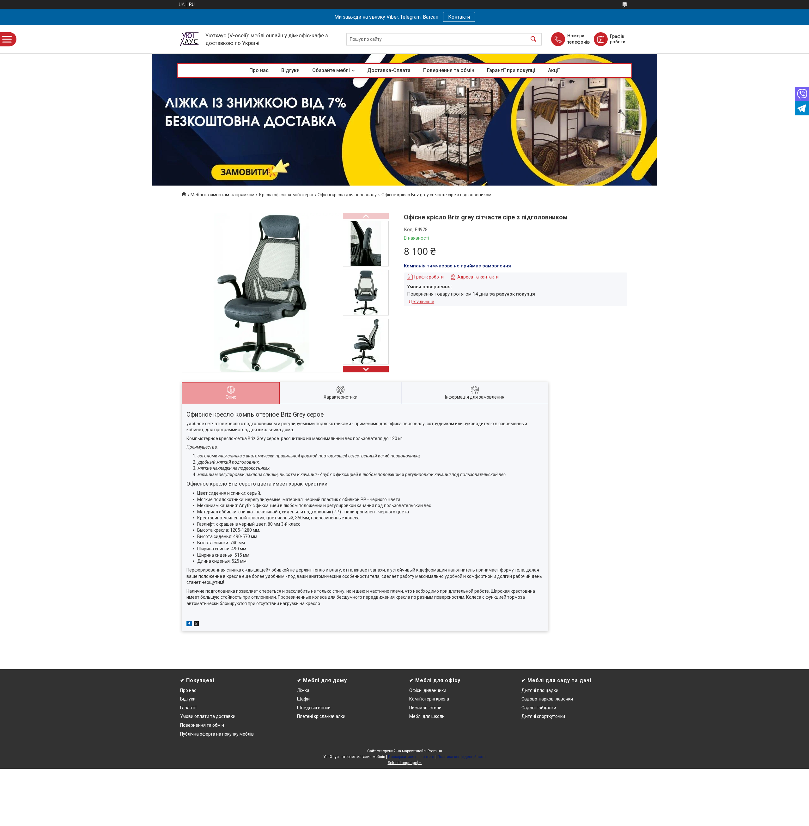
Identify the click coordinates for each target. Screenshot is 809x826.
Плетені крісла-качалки (321, 716)
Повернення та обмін (448, 70)
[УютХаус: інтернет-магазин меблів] (190, 39)
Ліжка (303, 690)
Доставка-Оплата (389, 70)
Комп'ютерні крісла (429, 698)
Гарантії (188, 707)
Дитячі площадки (539, 690)
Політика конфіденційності (461, 757)
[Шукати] (533, 39)
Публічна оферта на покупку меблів (217, 734)
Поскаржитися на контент (411, 757)
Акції (554, 70)
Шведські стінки (314, 707)
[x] (196, 624)
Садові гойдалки (538, 707)
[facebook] (189, 624)
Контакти (459, 17)
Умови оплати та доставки (207, 716)
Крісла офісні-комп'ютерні (286, 194)
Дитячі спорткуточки (543, 716)
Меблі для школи (427, 716)
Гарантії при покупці (511, 70)
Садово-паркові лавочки (547, 698)
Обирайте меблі (331, 70)
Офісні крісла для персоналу (347, 194)
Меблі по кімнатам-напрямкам (222, 194)
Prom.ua (435, 751)
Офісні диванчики (427, 690)
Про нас (259, 70)
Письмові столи (425, 707)
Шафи (303, 698)
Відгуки (290, 70)
